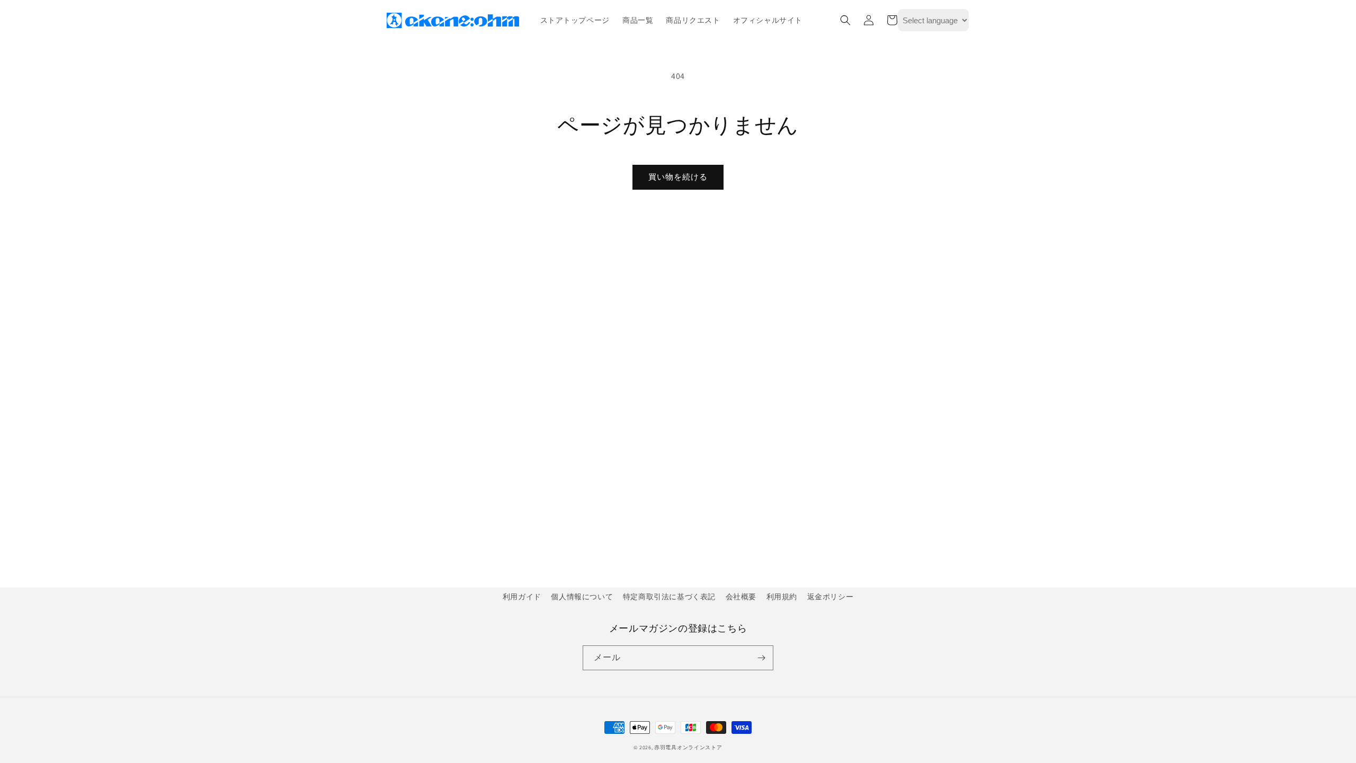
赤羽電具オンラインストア (688, 747)
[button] (845, 20)
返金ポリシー (830, 596)
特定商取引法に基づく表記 (669, 596)
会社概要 (741, 596)
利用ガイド (522, 596)
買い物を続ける (678, 177)
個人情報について (582, 596)
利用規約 (781, 596)
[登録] (761, 657)
